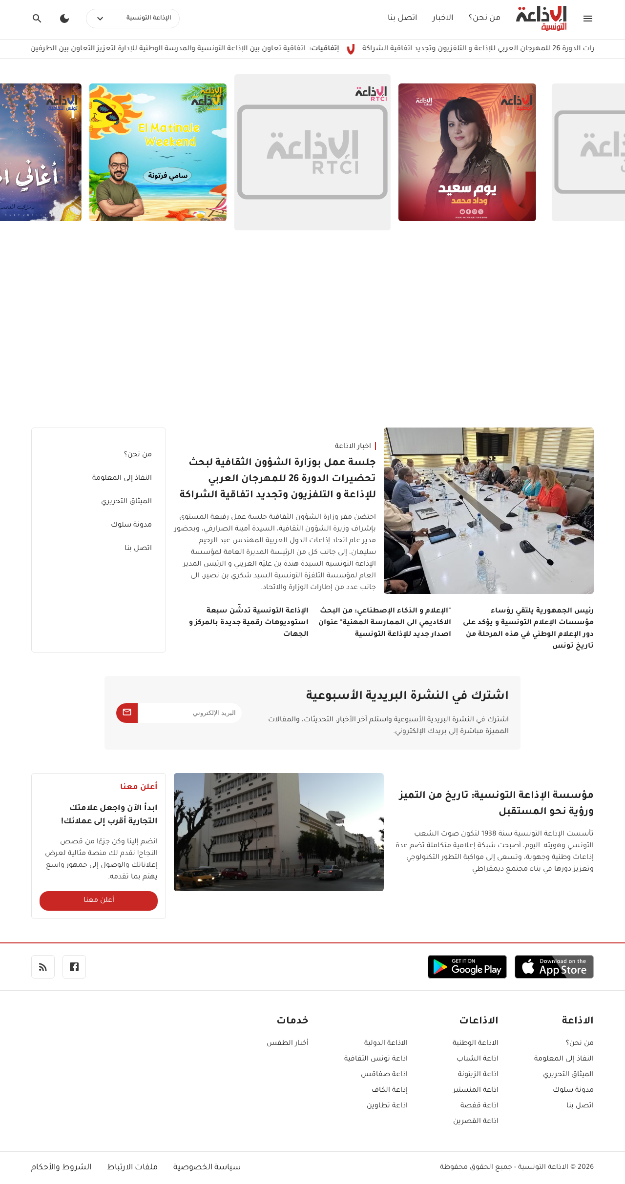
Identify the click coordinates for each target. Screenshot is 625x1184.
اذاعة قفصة (479, 1106)
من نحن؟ (484, 18)
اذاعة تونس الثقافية (376, 1059)
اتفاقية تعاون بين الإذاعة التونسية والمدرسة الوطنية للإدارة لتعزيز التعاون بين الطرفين (203, 49)
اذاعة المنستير (476, 1091)
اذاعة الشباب (478, 1059)
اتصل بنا (402, 18)
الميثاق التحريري (126, 502)
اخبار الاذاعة (353, 447)
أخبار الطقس (288, 1044)
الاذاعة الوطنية (476, 1044)
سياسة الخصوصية (207, 1168)
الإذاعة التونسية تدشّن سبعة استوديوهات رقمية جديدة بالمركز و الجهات (249, 623)
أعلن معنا (98, 901)
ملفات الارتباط (132, 1168)
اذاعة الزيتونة (478, 1075)
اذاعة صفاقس (384, 1075)
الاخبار (443, 18)
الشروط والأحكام (61, 1168)
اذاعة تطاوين (387, 1106)
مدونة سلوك (131, 526)
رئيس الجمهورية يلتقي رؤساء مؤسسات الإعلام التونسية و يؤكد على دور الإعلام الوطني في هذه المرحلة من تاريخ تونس (528, 629)
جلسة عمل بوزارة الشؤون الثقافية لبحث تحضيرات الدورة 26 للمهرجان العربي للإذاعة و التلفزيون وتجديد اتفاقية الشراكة (278, 479)
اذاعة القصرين (476, 1122)
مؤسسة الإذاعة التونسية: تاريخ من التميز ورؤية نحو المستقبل (496, 804)
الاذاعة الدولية (386, 1044)
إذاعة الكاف (390, 1091)
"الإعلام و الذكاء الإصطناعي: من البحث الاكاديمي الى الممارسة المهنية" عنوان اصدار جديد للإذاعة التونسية (384, 623)
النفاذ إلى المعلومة (122, 479)
